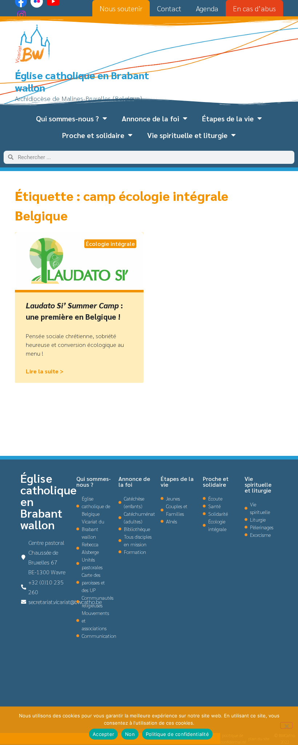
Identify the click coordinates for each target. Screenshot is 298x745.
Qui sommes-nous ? (67, 118)
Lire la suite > (45, 371)
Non (130, 734)
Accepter (103, 734)
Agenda (207, 8)
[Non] (286, 725)
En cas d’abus (254, 8)
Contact (169, 8)
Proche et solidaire (93, 135)
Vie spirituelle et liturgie (187, 135)
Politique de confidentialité (177, 734)
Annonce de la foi (150, 118)
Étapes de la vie (228, 118)
